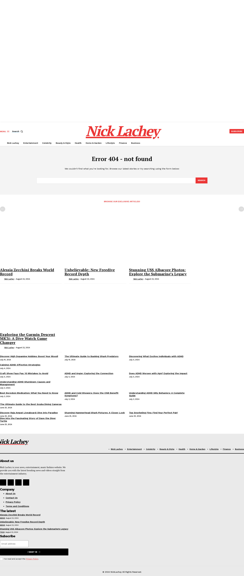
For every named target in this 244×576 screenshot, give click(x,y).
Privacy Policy (32, 559)
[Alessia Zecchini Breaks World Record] (31, 243)
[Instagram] (11, 482)
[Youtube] (26, 482)
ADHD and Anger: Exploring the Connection (89, 373)
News (2, 518)
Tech (2, 532)
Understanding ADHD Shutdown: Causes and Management (25, 383)
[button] (18, 131)
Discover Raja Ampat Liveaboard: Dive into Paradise (29, 412)
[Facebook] (3, 482)
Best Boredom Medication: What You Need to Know (29, 393)
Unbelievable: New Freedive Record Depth (90, 271)
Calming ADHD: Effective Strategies (20, 364)
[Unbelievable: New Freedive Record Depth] (95, 243)
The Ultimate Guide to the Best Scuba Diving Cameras (31, 404)
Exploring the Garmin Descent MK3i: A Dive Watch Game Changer (27, 338)
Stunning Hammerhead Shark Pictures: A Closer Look (95, 412)
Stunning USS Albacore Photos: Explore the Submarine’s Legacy (158, 271)
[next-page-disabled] (241, 209)
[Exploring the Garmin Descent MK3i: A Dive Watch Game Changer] (31, 308)
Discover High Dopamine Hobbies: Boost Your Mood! (29, 356)
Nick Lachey (9, 279)
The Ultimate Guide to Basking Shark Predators (91, 356)
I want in (32, 552)
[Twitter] (18, 482)
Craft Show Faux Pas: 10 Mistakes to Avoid (24, 373)
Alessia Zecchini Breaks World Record (27, 271)
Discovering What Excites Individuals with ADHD (156, 356)
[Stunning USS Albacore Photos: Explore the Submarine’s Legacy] (160, 243)
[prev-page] (2, 209)
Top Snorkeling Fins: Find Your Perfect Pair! (153, 412)
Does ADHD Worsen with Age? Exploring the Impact (158, 373)
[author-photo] (2, 279)
